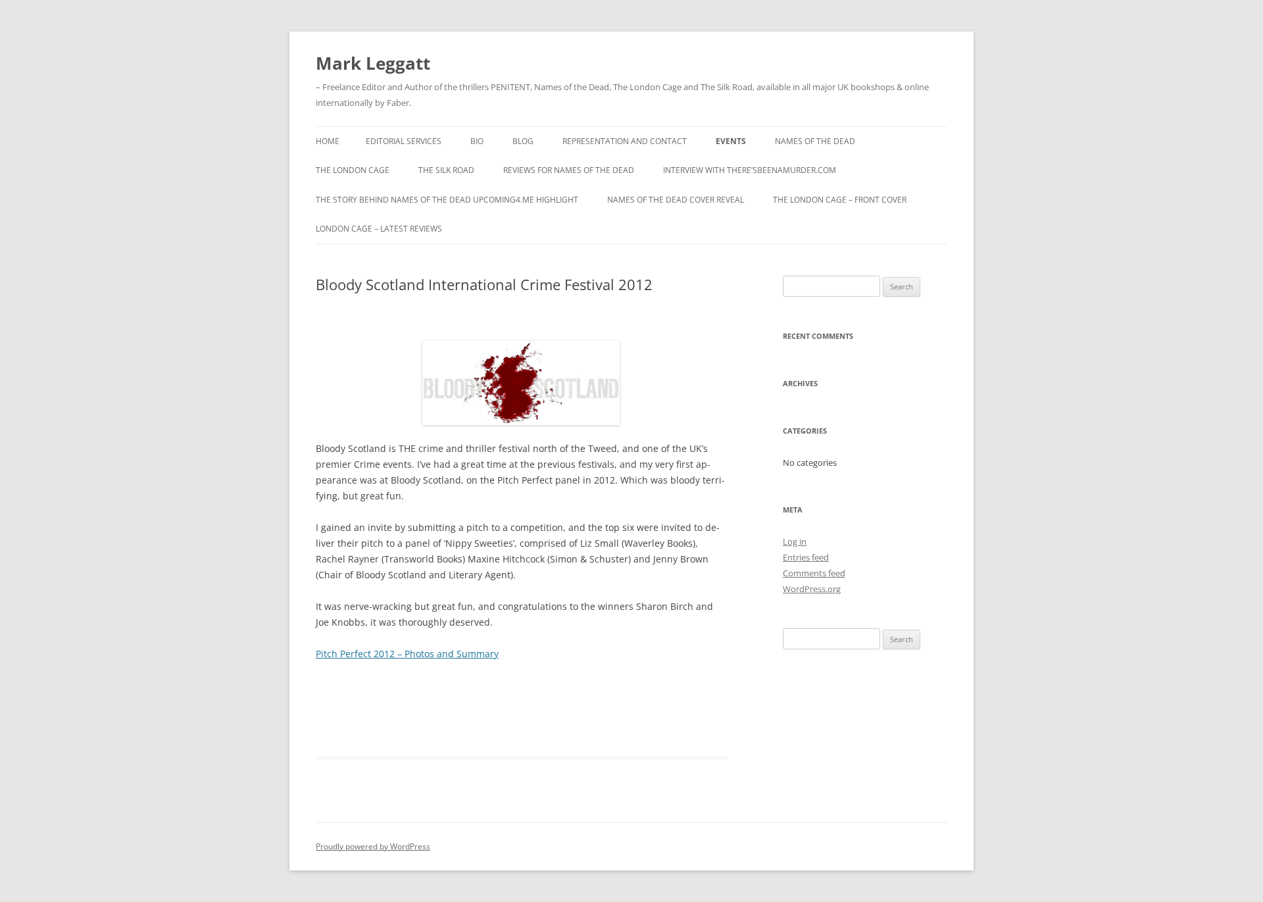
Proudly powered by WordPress (373, 846)
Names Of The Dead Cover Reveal (675, 199)
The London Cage (352, 170)
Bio (476, 141)
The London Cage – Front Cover (839, 199)
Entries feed (806, 557)
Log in (794, 541)
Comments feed (814, 573)
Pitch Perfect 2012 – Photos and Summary (407, 653)
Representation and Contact (624, 141)
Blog (522, 141)
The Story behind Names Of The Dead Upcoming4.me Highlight (447, 199)
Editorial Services (403, 141)
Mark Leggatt (373, 63)
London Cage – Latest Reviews (379, 228)
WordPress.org (812, 589)
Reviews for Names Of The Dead (568, 170)
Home (327, 141)
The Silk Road (446, 170)
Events (731, 141)
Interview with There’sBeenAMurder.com (749, 170)
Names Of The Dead (815, 141)
